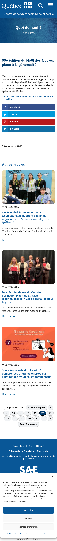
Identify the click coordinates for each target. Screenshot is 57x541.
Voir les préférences (28, 527)
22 (7, 418)
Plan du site (42, 451)
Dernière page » (28, 424)
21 (50, 413)
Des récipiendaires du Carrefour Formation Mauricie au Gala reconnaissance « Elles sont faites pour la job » (27, 297)
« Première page (36, 407)
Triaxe (36, 539)
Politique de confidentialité (21, 451)
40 (29, 418)
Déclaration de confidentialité (36, 534)
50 (37, 418)
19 (35, 413)
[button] (52, 476)
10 (13, 413)
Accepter (28, 510)
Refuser (28, 518)
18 (27, 413)
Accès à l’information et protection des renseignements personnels (28, 457)
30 (21, 418)
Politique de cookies (15, 534)
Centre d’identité (36, 446)
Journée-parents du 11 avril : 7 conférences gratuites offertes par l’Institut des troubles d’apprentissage (26, 373)
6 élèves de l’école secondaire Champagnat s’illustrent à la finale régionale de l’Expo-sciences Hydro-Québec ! (25, 217)
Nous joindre (19, 446)
